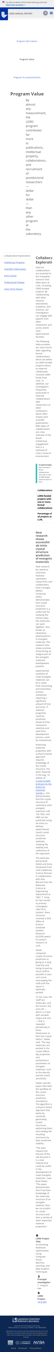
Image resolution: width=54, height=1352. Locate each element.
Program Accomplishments (27, 77)
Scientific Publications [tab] (15, 269)
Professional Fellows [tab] (14, 282)
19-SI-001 (42, 1302)
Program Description (27, 41)
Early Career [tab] (10, 275)
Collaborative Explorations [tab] (17, 255)
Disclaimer (22, 1348)
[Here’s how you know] (27, 3)
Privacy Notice (35, 1348)
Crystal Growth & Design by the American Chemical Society (44, 787)
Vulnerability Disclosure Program (35, 1336)
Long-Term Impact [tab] (13, 289)
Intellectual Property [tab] (14, 262)
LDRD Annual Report (20, 13)
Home (13, 1348)
